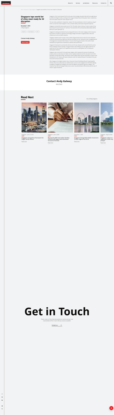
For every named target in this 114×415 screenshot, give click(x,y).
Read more (24, 141)
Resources (95, 3)
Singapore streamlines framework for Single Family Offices (33, 138)
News (37, 31)
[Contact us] (111, 408)
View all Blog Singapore (91, 98)
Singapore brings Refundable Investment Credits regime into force (86, 138)
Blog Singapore (32, 9)
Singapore (24, 31)
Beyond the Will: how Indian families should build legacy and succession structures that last (58, 139)
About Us (70, 3)
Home (22, 9)
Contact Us (103, 3)
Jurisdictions (86, 3)
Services (78, 3)
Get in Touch (25, 42)
